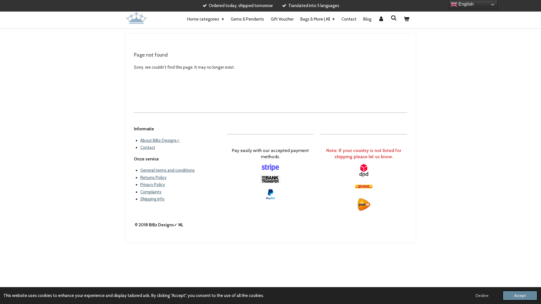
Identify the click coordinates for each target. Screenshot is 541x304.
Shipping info (152, 199)
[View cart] (406, 19)
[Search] (393, 18)
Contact (147, 147)
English (465, 4)
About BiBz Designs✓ (160, 140)
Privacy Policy (152, 184)
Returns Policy (153, 177)
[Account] (381, 19)
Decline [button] (482, 295)
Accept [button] (520, 295)
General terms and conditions (167, 170)
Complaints (150, 192)
